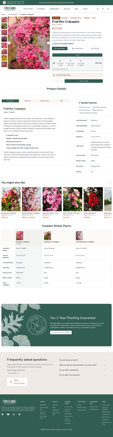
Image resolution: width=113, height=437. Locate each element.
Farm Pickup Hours (43, 417)
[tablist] (77, 55)
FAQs (53, 407)
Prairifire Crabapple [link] (27, 14)
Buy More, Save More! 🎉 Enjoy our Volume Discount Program (56, 2)
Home (3, 14)
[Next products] (110, 182)
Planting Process (82, 407)
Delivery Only (68, 416)
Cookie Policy (106, 414)
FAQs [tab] (61, 101)
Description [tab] (10, 101)
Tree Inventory (12, 14)
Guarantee (68, 423)
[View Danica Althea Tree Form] (72, 203)
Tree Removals (81, 410)
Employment (55, 410)
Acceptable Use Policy (106, 423)
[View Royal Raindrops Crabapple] (31, 203)
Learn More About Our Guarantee (61, 332)
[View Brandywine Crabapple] (11, 203)
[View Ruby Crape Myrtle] (93, 203)
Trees (94, 18)
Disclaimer (105, 419)
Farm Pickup (68, 414)
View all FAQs (12, 373)
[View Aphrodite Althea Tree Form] (52, 203)
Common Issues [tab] (44, 101)
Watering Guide (94, 409)
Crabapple (86, 18)
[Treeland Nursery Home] (9, 402)
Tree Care (67, 9)
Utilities (79, 405)
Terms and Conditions (105, 408)
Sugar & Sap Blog (55, 413)
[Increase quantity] (61, 81)
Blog (76, 9)
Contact (85, 9)
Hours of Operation (43, 413)
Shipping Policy (106, 412)
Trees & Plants (28, 9)
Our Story (55, 405)
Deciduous (65, 18)
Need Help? (43, 405)
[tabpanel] (77, 64)
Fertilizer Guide (94, 407)
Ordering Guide (54, 9)
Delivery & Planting (68, 410)
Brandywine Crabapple (52, 242)
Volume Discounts (67, 420)
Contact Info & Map (44, 408)
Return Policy (106, 417)
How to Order (69, 407)
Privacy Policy (106, 405)
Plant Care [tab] (27, 101)
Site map (69, 429)
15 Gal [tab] (77, 55)
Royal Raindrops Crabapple (85, 242)
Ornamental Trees (76, 18)
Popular (57, 18)
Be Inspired (41, 9)
